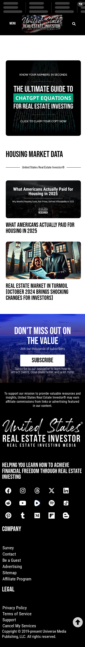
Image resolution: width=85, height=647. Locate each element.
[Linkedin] (66, 490)
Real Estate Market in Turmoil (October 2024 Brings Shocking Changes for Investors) (37, 292)
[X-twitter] (51, 490)
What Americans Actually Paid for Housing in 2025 (40, 228)
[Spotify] (51, 503)
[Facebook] (8, 490)
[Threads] (37, 490)
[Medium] (37, 515)
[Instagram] (23, 490)
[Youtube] (23, 503)
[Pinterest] (8, 515)
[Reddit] (8, 503)
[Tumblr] (23, 515)
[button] (12, 24)
